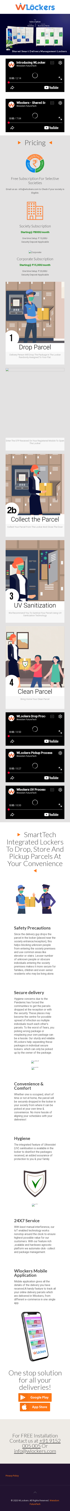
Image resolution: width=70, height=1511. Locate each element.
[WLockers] (35, 7)
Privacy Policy (12, 1475)
